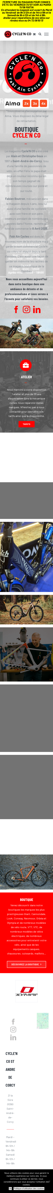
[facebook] (16, 309)
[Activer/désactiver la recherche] (40, 34)
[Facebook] (13, 1022)
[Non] (49, 1181)
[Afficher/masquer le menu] (46, 34)
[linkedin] (36, 309)
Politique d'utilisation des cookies (29, 1188)
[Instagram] (13, 1029)
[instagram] (26, 309)
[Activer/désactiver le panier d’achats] (34, 34)
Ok (10, 1188)
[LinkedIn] (13, 1037)
